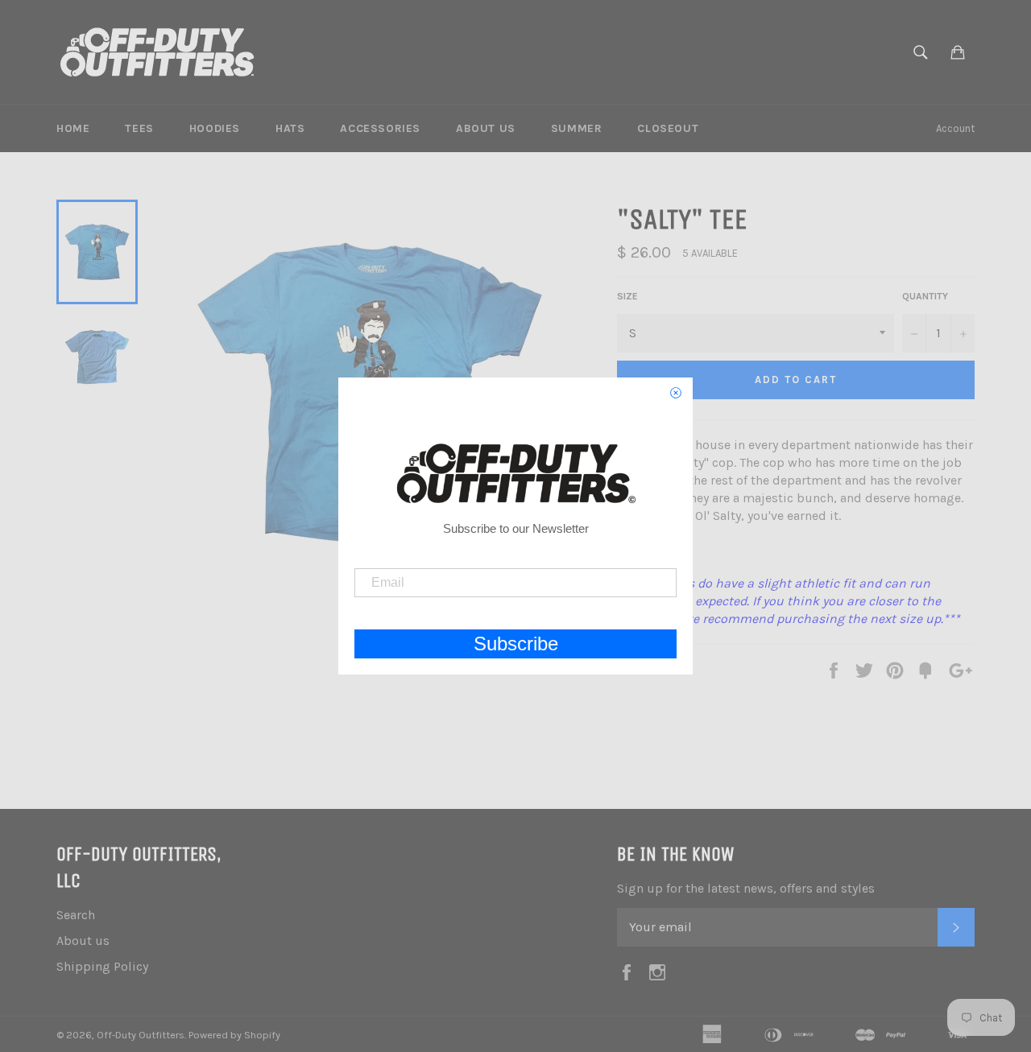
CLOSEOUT (667, 128)
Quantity (925, 296)
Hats (289, 128)
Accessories (380, 128)
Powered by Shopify (234, 1035)
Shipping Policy (102, 966)
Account (955, 128)
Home (72, 128)
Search (75, 914)
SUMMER (576, 128)
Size (627, 296)
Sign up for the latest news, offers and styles (746, 888)
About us (486, 128)
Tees (139, 128)
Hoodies (214, 128)
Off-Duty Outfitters (140, 1035)
